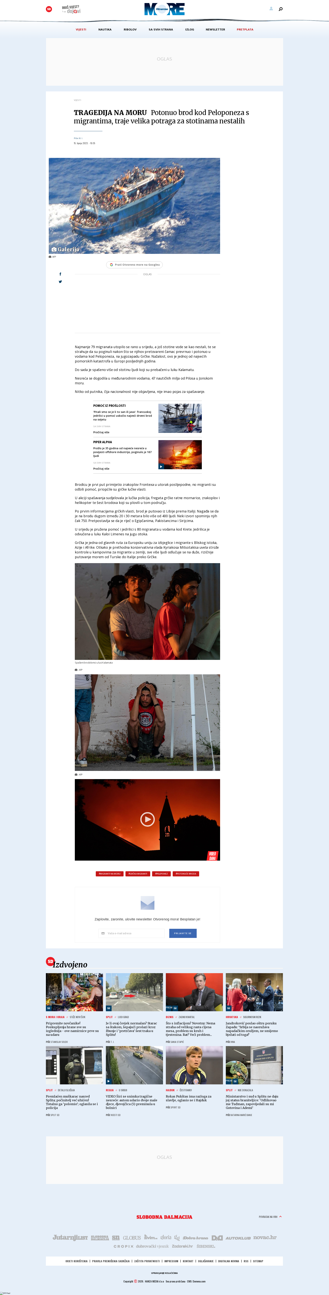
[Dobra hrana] (196, 1237)
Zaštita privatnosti (147, 1261)
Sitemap (258, 1261)
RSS (246, 1261)
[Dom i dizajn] (217, 1237)
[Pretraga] (280, 9)
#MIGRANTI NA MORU (110, 874)
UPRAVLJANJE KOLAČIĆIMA (164, 1273)
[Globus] (132, 1237)
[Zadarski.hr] (182, 1246)
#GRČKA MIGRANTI (138, 874)
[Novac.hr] (265, 1237)
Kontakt (188, 1261)
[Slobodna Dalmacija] (49, 9)
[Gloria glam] (177, 1237)
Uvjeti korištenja (76, 1261)
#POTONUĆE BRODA (186, 874)
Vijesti (81, 29)
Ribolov (130, 29)
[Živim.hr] (151, 1237)
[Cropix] (123, 1246)
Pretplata (245, 29)
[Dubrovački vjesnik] (152, 1246)
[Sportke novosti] (116, 1237)
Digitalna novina (228, 1261)
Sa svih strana (161, 29)
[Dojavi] (71, 9)
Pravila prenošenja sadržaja (111, 1261)
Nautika (105, 29)
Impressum (171, 1261)
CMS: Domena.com (196, 1281)
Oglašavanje (206, 1261)
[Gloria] (166, 1237)
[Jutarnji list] (70, 1237)
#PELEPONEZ (161, 874)
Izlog (189, 29)
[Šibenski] (206, 1246)
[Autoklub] (238, 1237)
